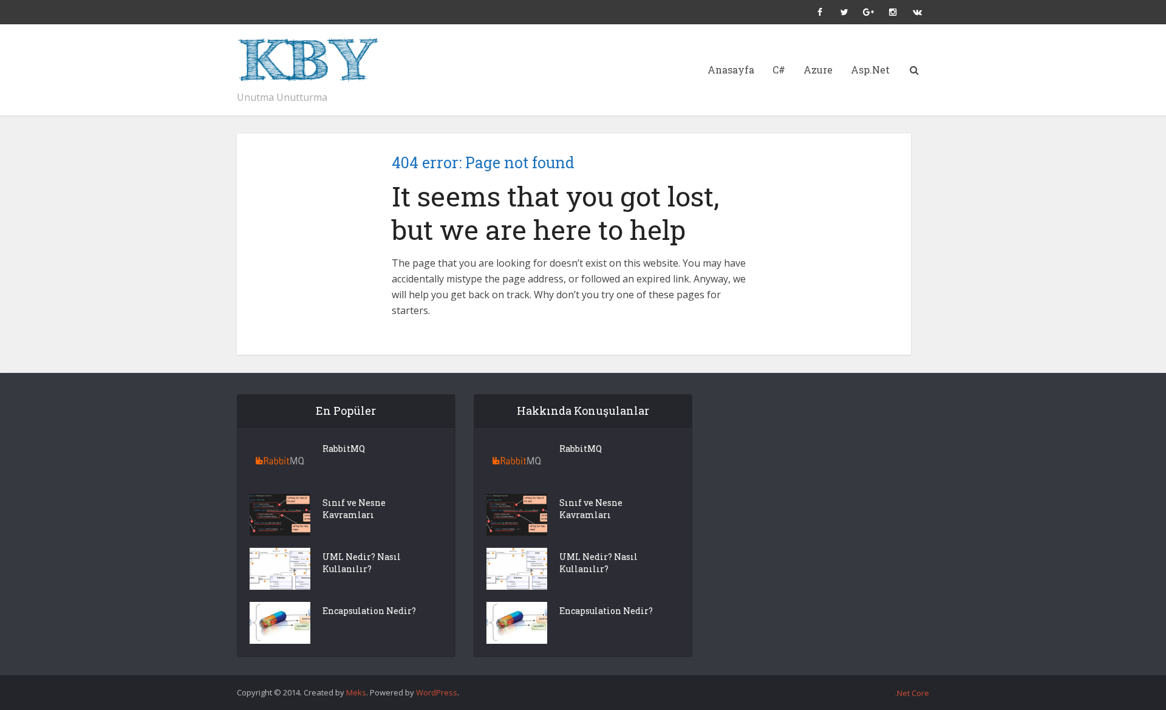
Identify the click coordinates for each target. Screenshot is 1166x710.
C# (778, 69)
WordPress (436, 692)
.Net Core (912, 693)
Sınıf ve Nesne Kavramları (354, 509)
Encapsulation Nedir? (369, 610)
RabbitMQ (343, 448)
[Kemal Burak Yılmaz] (316, 60)
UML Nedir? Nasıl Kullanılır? (361, 563)
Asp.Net (870, 69)
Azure (818, 69)
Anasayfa (730, 69)
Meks (356, 692)
